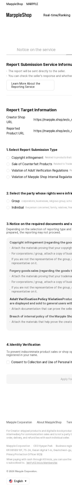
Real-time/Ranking (56, 15)
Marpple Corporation (19, 422)
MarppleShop (14, 4)
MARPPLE (32, 4)
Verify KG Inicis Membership (42, 462)
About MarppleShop (49, 422)
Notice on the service (36, 49)
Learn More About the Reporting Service (25, 85)
